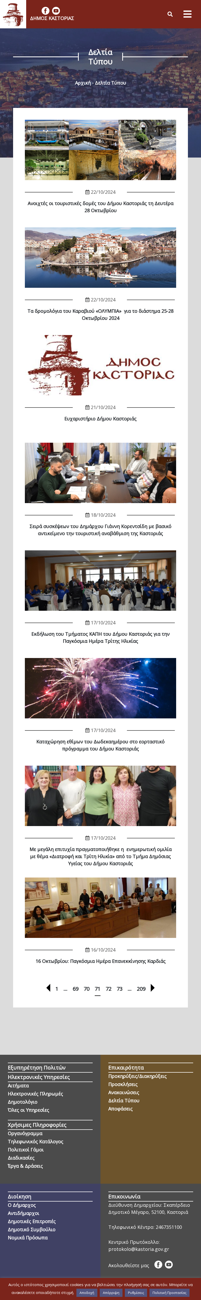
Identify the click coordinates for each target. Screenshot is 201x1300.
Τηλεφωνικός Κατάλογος (35, 1141)
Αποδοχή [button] (87, 1292)
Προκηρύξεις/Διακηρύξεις (137, 1076)
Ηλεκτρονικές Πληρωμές (35, 1093)
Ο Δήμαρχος (22, 1205)
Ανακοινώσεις (123, 1092)
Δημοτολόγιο (22, 1102)
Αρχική (83, 83)
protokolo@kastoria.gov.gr (138, 1249)
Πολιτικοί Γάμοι (26, 1149)
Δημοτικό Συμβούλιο (31, 1229)
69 (76, 988)
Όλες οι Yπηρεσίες (28, 1110)
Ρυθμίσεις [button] (136, 1292)
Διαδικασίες (21, 1158)
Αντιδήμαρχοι (23, 1213)
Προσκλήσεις (123, 1084)
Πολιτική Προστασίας (169, 1292)
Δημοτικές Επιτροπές (32, 1221)
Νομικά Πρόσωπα (28, 1237)
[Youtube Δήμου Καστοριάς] (56, 11)
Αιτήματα (18, 1085)
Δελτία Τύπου (123, 1100)
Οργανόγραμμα (25, 1133)
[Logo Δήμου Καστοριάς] (13, 14)
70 (87, 988)
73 (119, 988)
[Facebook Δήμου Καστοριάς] (45, 11)
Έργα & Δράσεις (25, 1166)
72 (108, 988)
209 (141, 988)
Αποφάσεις (120, 1108)
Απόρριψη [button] (111, 1292)
